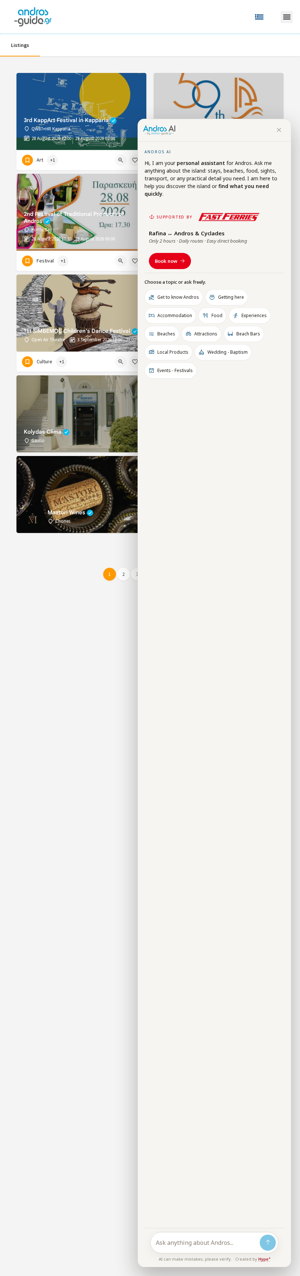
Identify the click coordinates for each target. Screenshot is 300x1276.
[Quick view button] (121, 160)
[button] (287, 17)
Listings (20, 45)
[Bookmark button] (135, 160)
